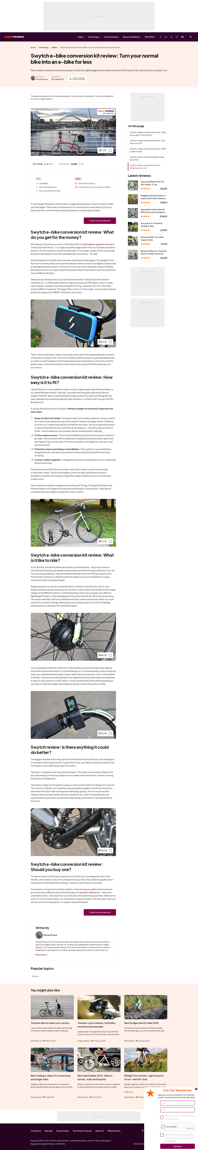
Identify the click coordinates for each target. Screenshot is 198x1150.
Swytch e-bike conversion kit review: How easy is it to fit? (147, 141)
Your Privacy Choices (82, 1131)
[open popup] (110, 150)
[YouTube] (182, 37)
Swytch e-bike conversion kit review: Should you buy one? (145, 166)
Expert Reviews (12, 36)
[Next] (112, 132)
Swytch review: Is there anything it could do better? (147, 158)
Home (33, 47)
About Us (99, 1131)
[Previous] (35, 132)
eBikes (54, 47)
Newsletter (150, 37)
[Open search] (190, 37)
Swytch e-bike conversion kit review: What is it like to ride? (148, 150)
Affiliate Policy (114, 1131)
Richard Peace (42, 79)
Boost (93, 892)
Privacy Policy (62, 1131)
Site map (49, 1131)
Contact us (36, 1131)
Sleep (80, 37)
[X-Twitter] (171, 37)
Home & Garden (111, 37)
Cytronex (83, 892)
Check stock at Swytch (99, 220)
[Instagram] (177, 37)
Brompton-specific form (97, 244)
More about (41, 954)
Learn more (45, 99)
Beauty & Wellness (131, 37)
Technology (93, 37)
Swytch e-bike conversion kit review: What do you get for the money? (148, 133)
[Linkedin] (166, 37)
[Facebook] (160, 37)
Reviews (35, 976)
